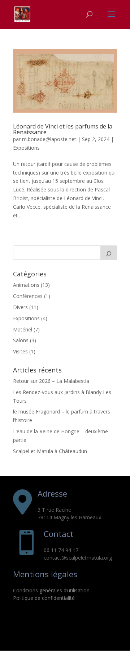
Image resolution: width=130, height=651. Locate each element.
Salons (21, 340)
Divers (20, 307)
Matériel (22, 329)
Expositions (26, 147)
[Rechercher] (108, 252)
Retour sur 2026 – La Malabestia (51, 381)
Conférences (28, 296)
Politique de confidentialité (44, 598)
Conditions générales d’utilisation (51, 590)
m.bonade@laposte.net (49, 139)
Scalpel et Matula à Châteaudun (50, 451)
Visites (20, 351)
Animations (26, 284)
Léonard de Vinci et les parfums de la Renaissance (62, 129)
